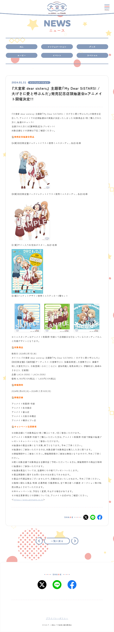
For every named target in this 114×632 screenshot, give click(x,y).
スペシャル (92, 55)
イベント (57, 55)
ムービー (22, 55)
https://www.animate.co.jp (28, 499)
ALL (22, 46)
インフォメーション (57, 46)
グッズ (92, 46)
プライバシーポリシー (57, 618)
